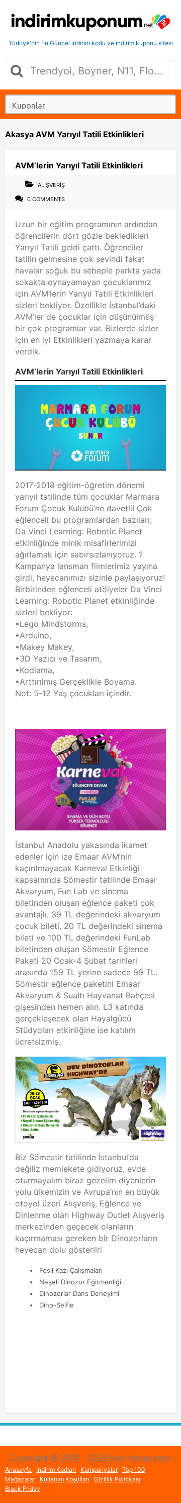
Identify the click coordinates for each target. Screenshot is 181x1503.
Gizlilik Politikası (117, 1479)
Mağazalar (20, 1479)
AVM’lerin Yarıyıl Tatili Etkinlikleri (79, 165)
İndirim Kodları (56, 1469)
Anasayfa (18, 1469)
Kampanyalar (99, 1469)
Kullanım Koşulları (64, 1479)
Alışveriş (51, 185)
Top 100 (133, 1469)
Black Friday (22, 1488)
